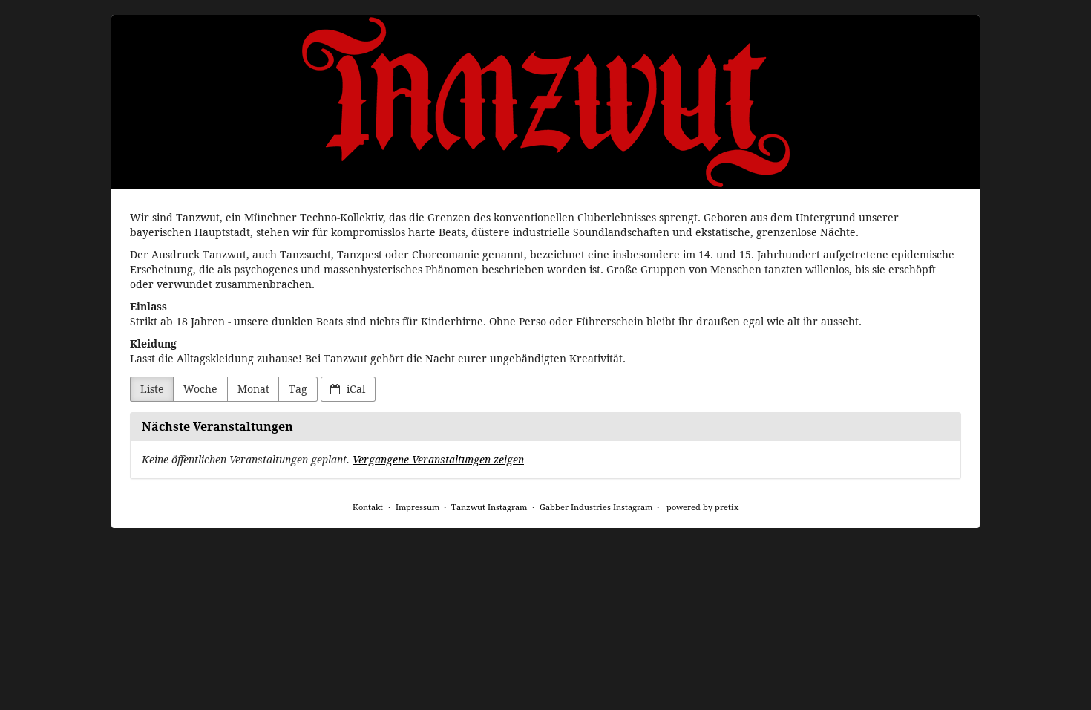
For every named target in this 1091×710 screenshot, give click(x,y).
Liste (152, 389)
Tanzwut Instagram (489, 506)
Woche (200, 389)
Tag (298, 389)
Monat (253, 389)
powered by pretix (702, 506)
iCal (354, 389)
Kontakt (368, 506)
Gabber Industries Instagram (596, 506)
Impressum (417, 506)
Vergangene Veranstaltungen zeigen (438, 459)
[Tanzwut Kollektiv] (545, 102)
